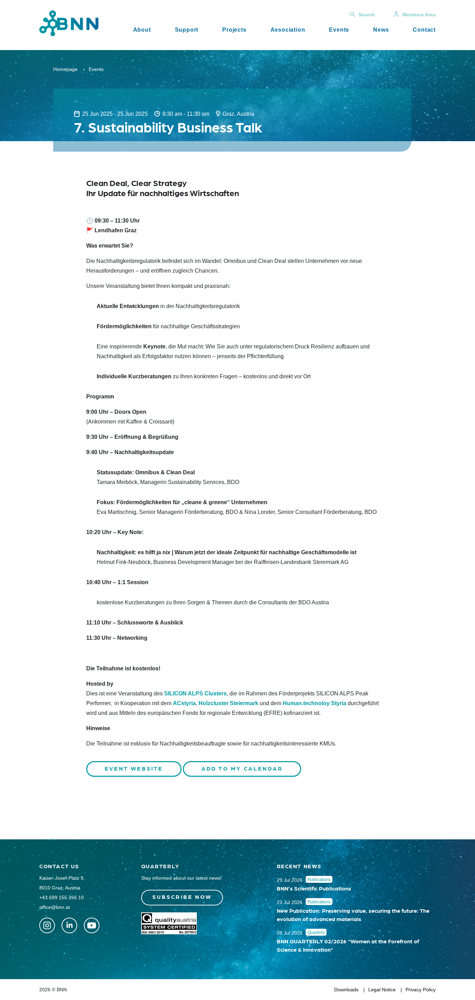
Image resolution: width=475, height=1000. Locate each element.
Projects (234, 30)
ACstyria (184, 703)
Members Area (419, 14)
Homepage (65, 69)
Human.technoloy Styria (314, 703)
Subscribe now (182, 896)
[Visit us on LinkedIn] (69, 925)
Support (187, 30)
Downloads (346, 989)
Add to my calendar (242, 768)
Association (288, 30)
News (381, 30)
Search (367, 14)
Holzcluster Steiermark (228, 703)
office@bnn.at (54, 907)
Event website (134, 768)
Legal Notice (382, 989)
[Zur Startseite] (68, 23)
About (142, 30)
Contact (424, 30)
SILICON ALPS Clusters (195, 693)
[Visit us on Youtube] (91, 925)
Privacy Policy (420, 989)
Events (339, 30)
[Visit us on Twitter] (47, 925)
